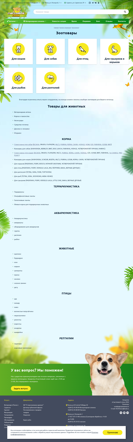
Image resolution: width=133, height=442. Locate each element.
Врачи (74, 21)
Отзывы (109, 21)
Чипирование (8, 415)
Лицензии (86, 21)
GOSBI (104, 144)
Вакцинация (8, 412)
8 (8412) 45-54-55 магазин (76, 421)
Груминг (7, 410)
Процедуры (8, 417)
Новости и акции (59, 21)
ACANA (36, 144)
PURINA (63, 144)
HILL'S (57, 144)
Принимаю (112, 432)
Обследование (9, 420)
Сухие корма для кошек (23, 153)
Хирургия (7, 425)
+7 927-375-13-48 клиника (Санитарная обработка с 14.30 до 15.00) (87, 418)
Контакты (122, 21)
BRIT (109, 144)
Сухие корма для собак (23, 144)
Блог (98, 21)
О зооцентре (8, 3)
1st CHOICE (113, 153)
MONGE (82, 144)
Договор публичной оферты (32, 407)
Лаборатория (8, 422)
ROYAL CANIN (72, 144)
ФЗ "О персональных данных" (33, 405)
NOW (88, 144)
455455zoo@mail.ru (122, 409)
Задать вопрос (21, 388)
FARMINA (97, 144)
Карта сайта (27, 420)
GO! (91, 144)
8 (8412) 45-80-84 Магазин (77, 410)
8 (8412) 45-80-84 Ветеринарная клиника (82, 407)
